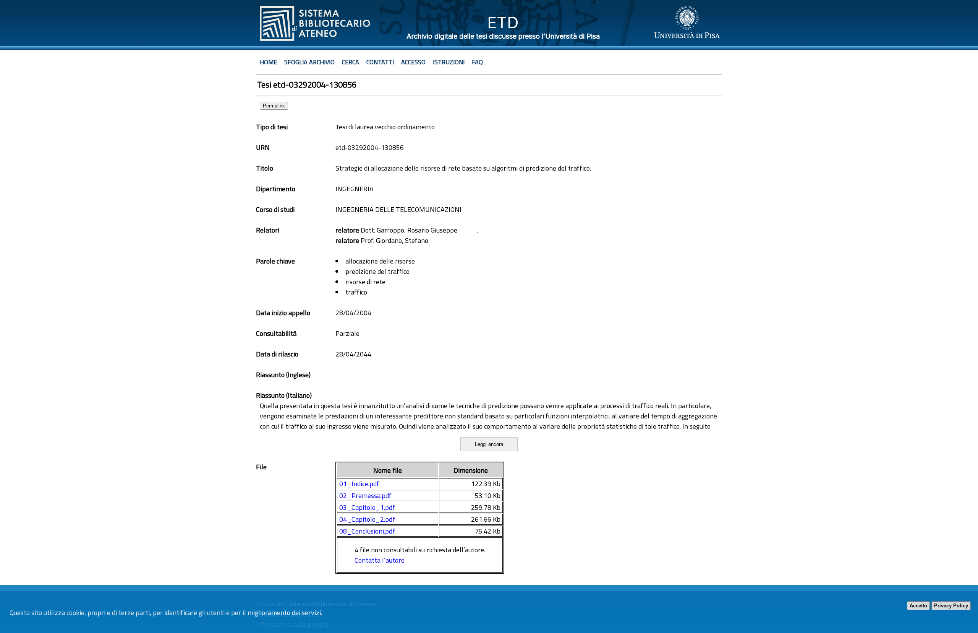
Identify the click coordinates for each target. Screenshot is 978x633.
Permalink (274, 106)
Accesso (413, 62)
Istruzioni (449, 62)
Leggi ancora (489, 444)
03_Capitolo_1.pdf (367, 507)
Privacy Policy (951, 606)
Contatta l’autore (380, 560)
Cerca (350, 62)
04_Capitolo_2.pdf (367, 519)
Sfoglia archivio (309, 62)
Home (268, 62)
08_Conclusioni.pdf (367, 531)
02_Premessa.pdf (365, 495)
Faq (477, 62)
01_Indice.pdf (359, 483)
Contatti (380, 62)
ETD (503, 22)
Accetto (918, 606)
